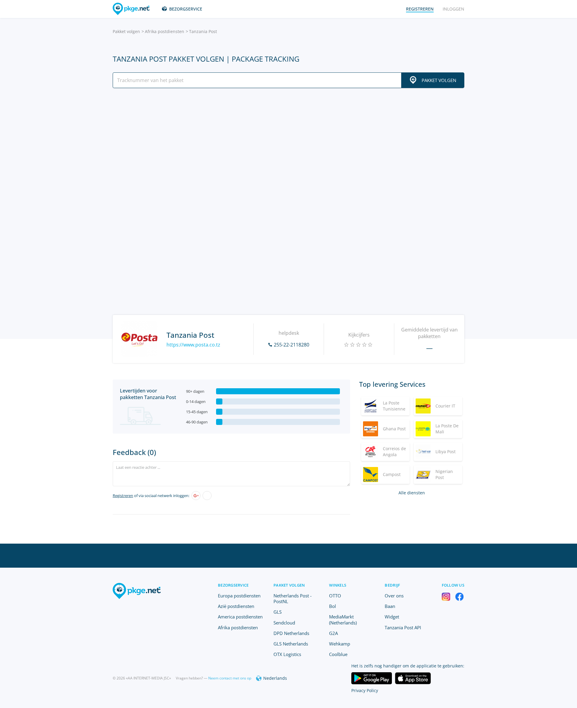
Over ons (394, 596)
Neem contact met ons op (229, 678)
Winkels (337, 585)
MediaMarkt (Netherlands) (343, 619)
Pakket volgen (126, 31)
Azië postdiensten (236, 606)
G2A (333, 633)
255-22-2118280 (291, 344)
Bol (332, 606)
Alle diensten (411, 492)
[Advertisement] (288, 145)
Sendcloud (284, 623)
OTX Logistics (287, 654)
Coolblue (338, 654)
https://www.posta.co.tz (193, 345)
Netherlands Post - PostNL (292, 598)
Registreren (123, 495)
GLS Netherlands (290, 644)
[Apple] (207, 495)
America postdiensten (240, 617)
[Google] (195, 495)
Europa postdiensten (239, 596)
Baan (390, 606)
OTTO (335, 596)
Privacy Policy (364, 690)
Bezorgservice (185, 9)
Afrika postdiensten (164, 31)
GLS (277, 612)
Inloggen (453, 9)
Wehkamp (339, 644)
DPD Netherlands (291, 633)
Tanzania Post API (403, 627)
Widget (392, 617)
